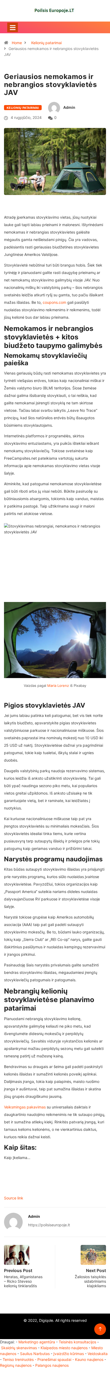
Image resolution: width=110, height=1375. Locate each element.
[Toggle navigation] (12, 27)
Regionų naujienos (16, 1365)
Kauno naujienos (89, 1359)
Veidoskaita (98, 1353)
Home (17, 42)
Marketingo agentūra (36, 1342)
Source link (13, 1198)
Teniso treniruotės (18, 1359)
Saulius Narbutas (35, 1353)
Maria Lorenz (58, 685)
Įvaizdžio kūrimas (68, 1353)
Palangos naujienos (52, 1365)
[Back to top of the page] (100, 1329)
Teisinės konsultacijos (77, 1342)
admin (69, 107)
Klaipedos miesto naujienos (64, 1347)
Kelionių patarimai (46, 42)
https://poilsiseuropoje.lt (49, 1225)
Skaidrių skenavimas (19, 1347)
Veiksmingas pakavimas (25, 1107)
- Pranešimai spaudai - (55, 1359)
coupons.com (54, 302)
